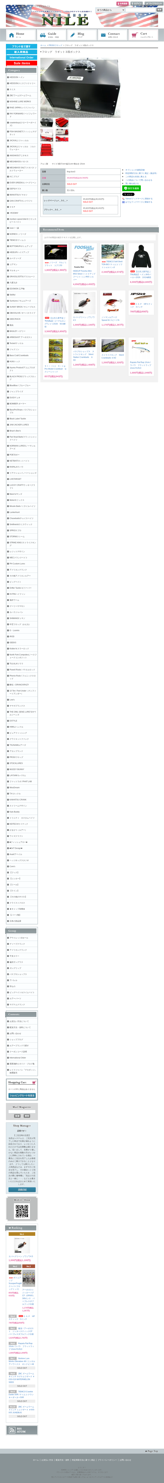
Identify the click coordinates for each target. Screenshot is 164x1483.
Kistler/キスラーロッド (19, 649)
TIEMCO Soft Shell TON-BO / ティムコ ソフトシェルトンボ (112, 264)
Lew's (12, 700)
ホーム (21, 35)
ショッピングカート (143, 35)
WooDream (15, 787)
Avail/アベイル (16, 854)
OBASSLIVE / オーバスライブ (22, 313)
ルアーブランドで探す (19, 1046)
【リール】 (14, 885)
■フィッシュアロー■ (18, 842)
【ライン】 (14, 891)
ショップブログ (16, 1039)
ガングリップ (15, 968)
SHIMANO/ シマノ (17, 618)
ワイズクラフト (16, 836)
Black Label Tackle (18, 419)
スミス (12, 89)
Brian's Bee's (15, 431)
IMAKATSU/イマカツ (18, 195)
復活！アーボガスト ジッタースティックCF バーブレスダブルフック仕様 (22, 1331)
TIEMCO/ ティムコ (18, 240)
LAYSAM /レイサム (18, 775)
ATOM (21, 1432)
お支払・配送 (52, 35)
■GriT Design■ (16, 848)
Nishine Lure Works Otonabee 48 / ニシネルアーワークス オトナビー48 (22, 1361)
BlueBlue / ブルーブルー (20, 385)
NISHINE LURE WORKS (20, 101)
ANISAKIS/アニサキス (19, 155)
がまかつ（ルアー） (18, 830)
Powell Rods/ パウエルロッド (22, 670)
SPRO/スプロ (15, 530)
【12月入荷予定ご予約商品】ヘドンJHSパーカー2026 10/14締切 (140, 274)
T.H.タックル (15, 794)
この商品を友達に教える (136, 176)
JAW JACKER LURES (19, 425)
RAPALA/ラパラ (16, 467)
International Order (18, 1058)
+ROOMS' (14, 213)
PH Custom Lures (17, 564)
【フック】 (14, 872)
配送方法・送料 (62, 1460)
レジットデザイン (17, 551)
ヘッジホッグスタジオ (19, 860)
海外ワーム (14, 600)
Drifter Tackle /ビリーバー (21, 588)
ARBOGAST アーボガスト (21, 337)
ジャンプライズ (16, 391)
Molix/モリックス (17, 500)
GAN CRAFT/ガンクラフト (21, 201)
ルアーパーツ (15, 998)
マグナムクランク (17, 1004)
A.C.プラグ (14, 176)
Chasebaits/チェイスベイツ (21, 518)
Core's (12, 866)
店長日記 (22, 1189)
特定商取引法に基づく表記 (83, 1460)
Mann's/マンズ (16, 494)
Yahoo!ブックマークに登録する (139, 199)
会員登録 (122, 4)
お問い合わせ (113, 35)
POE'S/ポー (15, 455)
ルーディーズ (15, 258)
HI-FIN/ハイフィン (17, 594)
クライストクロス (17, 903)
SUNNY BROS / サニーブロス (22, 307)
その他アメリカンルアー (20, 576)
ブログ (82, 35)
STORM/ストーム (17, 536)
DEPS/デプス (15, 189)
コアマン (13, 264)
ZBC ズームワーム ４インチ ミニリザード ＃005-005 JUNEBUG (22, 1410)
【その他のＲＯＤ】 (18, 897)
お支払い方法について (19, 1021)
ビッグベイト (15, 582)
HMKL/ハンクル (16, 727)
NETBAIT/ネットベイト (20, 461)
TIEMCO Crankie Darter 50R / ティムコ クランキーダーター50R (21, 1395)
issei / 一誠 (14, 228)
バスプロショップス (18, 974)
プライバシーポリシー (107, 1460)
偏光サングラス (16, 962)
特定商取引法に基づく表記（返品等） (141, 173)
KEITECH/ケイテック (19, 824)
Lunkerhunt (15, 512)
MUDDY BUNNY (17, 769)
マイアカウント (154, 4)
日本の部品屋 (15, 921)
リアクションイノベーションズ (23, 473)
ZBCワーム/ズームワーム (20, 95)
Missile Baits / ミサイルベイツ (22, 506)
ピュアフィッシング (18, 733)
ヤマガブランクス (17, 706)
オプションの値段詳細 (135, 170)
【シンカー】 (15, 878)
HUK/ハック (15, 361)
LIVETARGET (15, 479)
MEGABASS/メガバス (19, 161)
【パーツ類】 (15, 915)
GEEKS (13, 642)
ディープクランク (17, 944)
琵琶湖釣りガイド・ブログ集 (22, 1064)
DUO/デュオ (15, 397)
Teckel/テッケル (16, 343)
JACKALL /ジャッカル (19, 140)
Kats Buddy (15, 812)
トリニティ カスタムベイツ (22, 818)
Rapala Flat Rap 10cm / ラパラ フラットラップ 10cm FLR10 (140, 365)
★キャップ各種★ (17, 909)
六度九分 (13, 283)
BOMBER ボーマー (18, 404)
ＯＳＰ (12, 207)
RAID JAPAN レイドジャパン (22, 108)
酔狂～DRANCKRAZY (19, 685)
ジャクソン (14, 349)
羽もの (12, 986)
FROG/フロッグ (55, 45)
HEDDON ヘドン (17, 77)
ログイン (136, 4)
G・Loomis (14, 630)
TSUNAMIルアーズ (18, 745)
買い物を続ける (132, 183)
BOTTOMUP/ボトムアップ (21, 246)
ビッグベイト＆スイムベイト (22, 992)
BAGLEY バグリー (17, 331)
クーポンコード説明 (18, 1052)
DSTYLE (13, 721)
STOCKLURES (16, 763)
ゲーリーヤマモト (17, 606)
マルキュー (14, 270)
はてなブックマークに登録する (138, 202)
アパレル (13, 980)
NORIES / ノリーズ (18, 234)
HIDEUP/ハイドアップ (19, 252)
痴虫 (11, 325)
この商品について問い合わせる (138, 180)
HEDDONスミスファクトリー (22, 83)
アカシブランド (16, 751)
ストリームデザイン (18, 806)
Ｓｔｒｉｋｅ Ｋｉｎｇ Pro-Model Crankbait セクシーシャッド (55, 369)
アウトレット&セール (19, 938)
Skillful (12, 295)
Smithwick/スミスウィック (21, 524)
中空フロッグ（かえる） (20, 624)
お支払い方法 (47, 1460)
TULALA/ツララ (16, 664)
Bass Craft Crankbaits (19, 355)
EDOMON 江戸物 (17, 289)
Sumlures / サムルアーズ (20, 301)
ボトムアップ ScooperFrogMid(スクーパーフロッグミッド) (17, 1283)
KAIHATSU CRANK (18, 800)
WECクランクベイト (19, 558)
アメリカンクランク (18, 570)
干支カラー (14, 956)
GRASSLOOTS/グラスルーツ (22, 276)
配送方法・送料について (20, 1027)
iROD (12, 636)
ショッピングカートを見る (22, 1095)
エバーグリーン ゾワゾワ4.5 (21, 1256)
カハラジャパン (16, 612)
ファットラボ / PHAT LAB (21, 781)
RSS (19, 1429)
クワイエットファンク (19, 739)
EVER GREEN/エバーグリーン (23, 183)
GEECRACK (15, 319)
